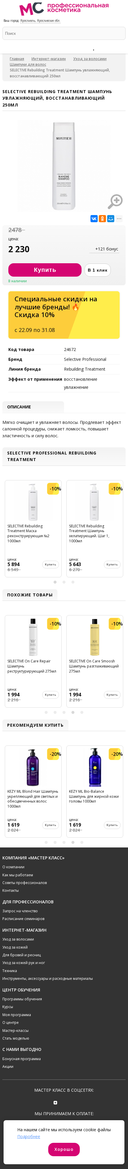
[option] (33, 531)
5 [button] (82, 712)
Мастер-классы (15, 1030)
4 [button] (73, 712)
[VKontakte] (72, 1101)
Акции (7, 1066)
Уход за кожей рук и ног (23, 962)
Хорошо (64, 1149)
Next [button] (120, 531)
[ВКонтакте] (94, 218)
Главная (17, 58)
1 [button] (55, 582)
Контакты (10, 890)
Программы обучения (22, 999)
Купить (50, 564)
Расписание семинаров (23, 918)
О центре (10, 1022)
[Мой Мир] (110, 218)
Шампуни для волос (28, 64)
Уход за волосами (90, 58)
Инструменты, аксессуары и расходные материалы (47, 978)
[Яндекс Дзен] (55, 1101)
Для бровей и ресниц (21, 955)
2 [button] (64, 582)
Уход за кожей (15, 947)
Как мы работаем (17, 874)
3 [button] (73, 582)
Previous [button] (8, 531)
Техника (9, 970)
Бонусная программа (21, 1058)
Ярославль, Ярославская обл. (40, 20)
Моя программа (16, 1014)
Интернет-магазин (49, 58)
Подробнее (28, 1136)
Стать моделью (15, 1038)
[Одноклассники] (102, 218)
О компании (13, 866)
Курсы (7, 1006)
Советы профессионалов (24, 882)
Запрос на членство (20, 910)
